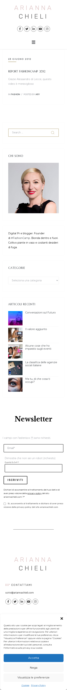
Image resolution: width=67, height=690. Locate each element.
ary (38, 94)
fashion (15, 94)
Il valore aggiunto (36, 329)
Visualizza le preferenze (33, 677)
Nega (33, 667)
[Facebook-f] (20, 29)
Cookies (25, 685)
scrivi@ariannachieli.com (19, 592)
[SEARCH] (53, 133)
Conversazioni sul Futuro (40, 312)
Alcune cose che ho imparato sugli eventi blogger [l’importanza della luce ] (41, 347)
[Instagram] (47, 29)
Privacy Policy (38, 685)
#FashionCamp (20, 238)
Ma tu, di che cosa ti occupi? (37, 380)
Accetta (33, 658)
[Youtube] (40, 29)
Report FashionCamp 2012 (26, 71)
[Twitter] (27, 29)
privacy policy (34, 493)
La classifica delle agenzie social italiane (41, 364)
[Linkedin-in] (33, 29)
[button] (61, 618)
